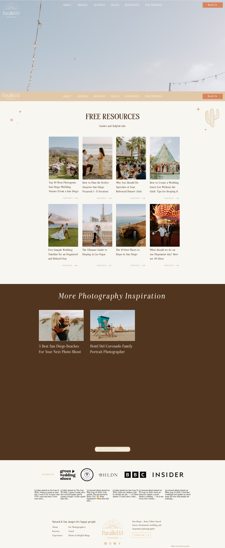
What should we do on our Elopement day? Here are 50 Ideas (164, 254)
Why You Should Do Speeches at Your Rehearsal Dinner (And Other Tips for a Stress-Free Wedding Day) (129, 191)
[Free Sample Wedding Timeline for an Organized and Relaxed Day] (63, 225)
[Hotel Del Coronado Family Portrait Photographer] (112, 325)
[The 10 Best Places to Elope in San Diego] (131, 225)
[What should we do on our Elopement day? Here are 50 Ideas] (165, 225)
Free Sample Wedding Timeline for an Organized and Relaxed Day (63, 254)
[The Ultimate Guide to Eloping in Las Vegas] (97, 225)
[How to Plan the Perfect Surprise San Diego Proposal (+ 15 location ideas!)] (97, 158)
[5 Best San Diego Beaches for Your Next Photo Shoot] (61, 325)
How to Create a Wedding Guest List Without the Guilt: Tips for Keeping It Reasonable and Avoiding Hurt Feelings (164, 191)
